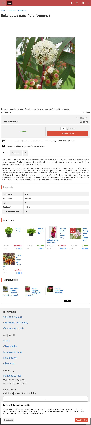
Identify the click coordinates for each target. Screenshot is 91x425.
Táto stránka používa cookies (17, 405)
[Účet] (71, 3)
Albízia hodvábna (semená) (58, 290)
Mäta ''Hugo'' (18, 230)
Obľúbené (8, 363)
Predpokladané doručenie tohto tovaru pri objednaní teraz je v (40, 141)
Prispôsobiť (8, 420)
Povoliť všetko (81, 420)
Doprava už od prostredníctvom (25, 146)
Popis (5, 153)
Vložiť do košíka (68, 133)
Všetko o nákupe (12, 316)
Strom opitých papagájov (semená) (33, 291)
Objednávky (10, 346)
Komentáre (16, 153)
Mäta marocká (41, 230)
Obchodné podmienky (15, 322)
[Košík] (83, 3)
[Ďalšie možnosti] (88, 3)
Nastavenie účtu (12, 352)
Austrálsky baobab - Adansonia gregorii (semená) (10, 291)
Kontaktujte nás (12, 375)
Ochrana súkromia (13, 328)
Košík (6, 340)
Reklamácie (10, 357)
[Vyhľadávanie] (77, 3)
